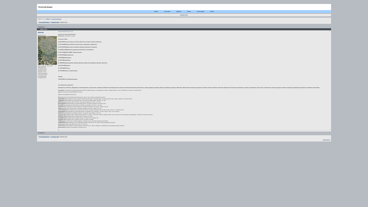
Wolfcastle (41, 32)
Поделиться (61, 31)
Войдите (48, 19)
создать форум (326, 139)
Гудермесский (55, 22)
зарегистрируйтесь (56, 19)
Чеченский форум (44, 22)
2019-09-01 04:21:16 (68, 31)
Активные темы (184, 14)
